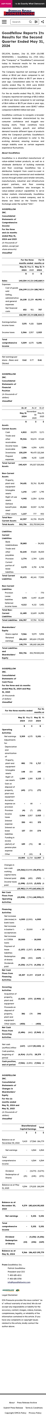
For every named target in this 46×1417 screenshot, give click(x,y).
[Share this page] (42, 21)
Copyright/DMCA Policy (15, 1413)
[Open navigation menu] (4, 21)
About (12, 1402)
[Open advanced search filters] (36, 21)
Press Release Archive (27, 1402)
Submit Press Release (13, 1408)
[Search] (30, 21)
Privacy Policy (35, 1413)
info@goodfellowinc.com (19, 1282)
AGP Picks (6, 4)
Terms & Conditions (34, 1408)
